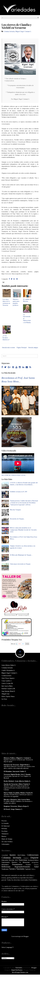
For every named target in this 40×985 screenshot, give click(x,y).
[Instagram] (20, 367)
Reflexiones (6, 867)
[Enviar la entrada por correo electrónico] (3, 282)
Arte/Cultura (21, 855)
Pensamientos (17, 864)
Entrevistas (23, 860)
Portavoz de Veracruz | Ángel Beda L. (17, 764)
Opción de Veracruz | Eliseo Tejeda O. (17, 784)
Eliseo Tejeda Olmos (8, 696)
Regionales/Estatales (22, 867)
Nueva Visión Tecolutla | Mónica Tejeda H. (18, 793)
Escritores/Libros (33, 860)
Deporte (34, 857)
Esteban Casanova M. (8, 688)
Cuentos (25, 858)
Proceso (4, 821)
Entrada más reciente (8, 347)
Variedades (20, 869)
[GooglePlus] (9, 367)
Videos (33, 869)
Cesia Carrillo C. (7, 681)
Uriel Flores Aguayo (8, 678)
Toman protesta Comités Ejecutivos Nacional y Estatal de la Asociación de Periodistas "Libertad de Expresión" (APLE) (24, 503)
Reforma (4, 828)
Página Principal (22, 347)
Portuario (36, 864)
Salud (36, 867)
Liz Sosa (4, 699)
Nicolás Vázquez (15, 510)
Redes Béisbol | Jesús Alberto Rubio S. (17, 781)
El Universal (6, 826)
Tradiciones (5, 869)
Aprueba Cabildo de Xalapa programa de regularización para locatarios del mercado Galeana (17, 787)
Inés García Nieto (7, 686)
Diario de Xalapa (7, 839)
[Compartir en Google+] (14, 279)
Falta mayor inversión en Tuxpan (20, 564)
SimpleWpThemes (16, 970)
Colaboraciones (6, 675)
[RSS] (30, 367)
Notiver (4, 836)
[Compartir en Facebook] (9, 279)
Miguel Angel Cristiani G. (23, 31)
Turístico (12, 869)
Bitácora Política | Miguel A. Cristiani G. (17, 758)
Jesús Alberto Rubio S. (9, 665)
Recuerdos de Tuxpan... (17, 519)
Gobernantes (5, 844)
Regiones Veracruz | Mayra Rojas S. (16, 806)
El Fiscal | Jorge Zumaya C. (13, 809)
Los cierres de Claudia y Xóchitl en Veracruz (16, 26)
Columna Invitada (9, 31)
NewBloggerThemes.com (20, 972)
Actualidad (5, 855)
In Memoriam (24, 862)
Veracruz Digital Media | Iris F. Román (17, 774)
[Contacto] (27, 367)
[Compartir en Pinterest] (17, 279)
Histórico (14, 862)
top (20, 654)
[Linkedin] (23, 367)
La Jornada (5, 823)
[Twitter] (5, 367)
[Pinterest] (13, 367)
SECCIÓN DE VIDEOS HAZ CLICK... (14, 475)
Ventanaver (5, 834)
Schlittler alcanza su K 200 (18, 491)
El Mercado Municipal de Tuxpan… (21, 555)
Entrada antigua (33, 347)
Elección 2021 (13, 860)
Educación (5, 860)
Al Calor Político (7, 841)
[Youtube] (16, 367)
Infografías (35, 862)
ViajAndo (28, 869)
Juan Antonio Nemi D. (8, 691)
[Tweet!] (11, 279)
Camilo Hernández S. (8, 670)
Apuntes (12, 855)
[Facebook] (2, 367)
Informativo (5, 864)
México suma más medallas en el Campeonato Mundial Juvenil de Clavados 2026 (23, 530)
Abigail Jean (5, 694)
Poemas (28, 864)
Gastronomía (6, 862)
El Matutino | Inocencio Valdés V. (15, 771)
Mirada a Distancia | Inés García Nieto (17, 799)
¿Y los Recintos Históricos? (6, 337)
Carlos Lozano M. (7, 683)
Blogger (26, 936)
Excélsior (4, 831)
